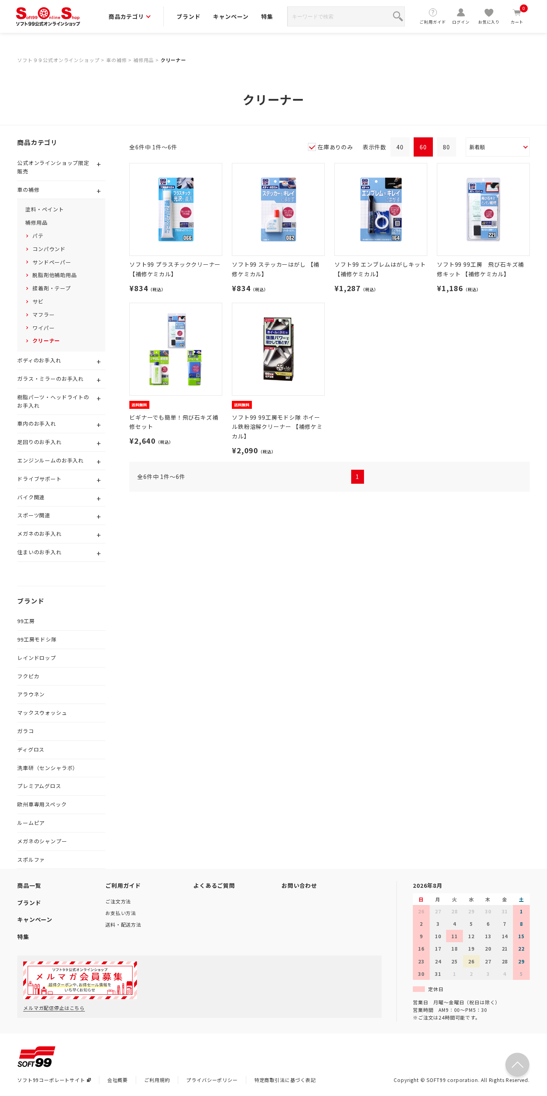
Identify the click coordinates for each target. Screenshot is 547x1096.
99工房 (25, 621)
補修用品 (143, 59)
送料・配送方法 (123, 924)
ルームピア (31, 823)
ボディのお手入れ (39, 360)
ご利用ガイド (433, 22)
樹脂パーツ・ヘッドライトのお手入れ (53, 401)
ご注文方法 (118, 901)
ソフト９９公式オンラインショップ (58, 59)
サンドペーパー (51, 262)
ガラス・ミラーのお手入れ (50, 378)
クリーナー (173, 59)
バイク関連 (31, 497)
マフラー (43, 314)
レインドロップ (36, 658)
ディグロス (30, 749)
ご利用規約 (157, 1079)
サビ (38, 301)
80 (446, 147)
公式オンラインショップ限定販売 (53, 167)
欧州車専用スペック (42, 804)
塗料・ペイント (44, 209)
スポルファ (31, 859)
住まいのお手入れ (39, 552)
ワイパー (43, 328)
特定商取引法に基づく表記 (285, 1079)
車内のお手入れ (36, 423)
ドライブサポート (39, 479)
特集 (267, 16)
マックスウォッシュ (42, 712)
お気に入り (489, 22)
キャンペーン (230, 16)
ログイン (460, 22)
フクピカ (28, 676)
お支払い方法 (120, 912)
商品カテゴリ (126, 16)
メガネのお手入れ (39, 533)
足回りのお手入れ (39, 442)
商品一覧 (29, 885)
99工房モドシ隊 (37, 639)
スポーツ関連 (33, 515)
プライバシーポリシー (211, 1079)
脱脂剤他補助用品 (54, 275)
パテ (38, 235)
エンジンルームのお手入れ (50, 460)
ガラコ (25, 731)
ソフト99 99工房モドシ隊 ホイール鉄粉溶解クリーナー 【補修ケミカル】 (277, 426)
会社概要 (117, 1079)
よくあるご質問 (214, 885)
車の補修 (116, 59)
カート (518, 16)
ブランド (188, 16)
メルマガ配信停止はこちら (54, 1007)
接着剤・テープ (51, 288)
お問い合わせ (299, 885)
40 (400, 147)
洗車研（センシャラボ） (47, 768)
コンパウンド (49, 249)
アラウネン (31, 694)
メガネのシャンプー (42, 841)
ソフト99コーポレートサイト (51, 1079)
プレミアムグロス (39, 786)
